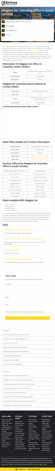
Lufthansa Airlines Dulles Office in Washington (47, 444)
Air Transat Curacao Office (10, 343)
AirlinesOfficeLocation (7, 18)
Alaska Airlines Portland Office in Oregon (33, 421)
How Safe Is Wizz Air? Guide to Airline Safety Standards (18, 380)
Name (7, 297)
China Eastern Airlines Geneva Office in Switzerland (34, 433)
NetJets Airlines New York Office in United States (16, 334)
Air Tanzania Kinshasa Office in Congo (6, 439)
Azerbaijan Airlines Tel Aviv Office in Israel (47, 439)
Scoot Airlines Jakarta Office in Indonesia (6, 444)
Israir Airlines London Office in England (46, 427)
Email (7, 304)
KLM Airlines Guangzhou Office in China (34, 448)
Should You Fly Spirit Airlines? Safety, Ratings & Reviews (18, 397)
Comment (8, 284)
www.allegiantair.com (11, 30)
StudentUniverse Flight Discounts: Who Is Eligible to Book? (19, 384)
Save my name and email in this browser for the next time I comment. (25, 312)
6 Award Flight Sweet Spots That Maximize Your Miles (17, 405)
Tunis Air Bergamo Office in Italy (12, 356)
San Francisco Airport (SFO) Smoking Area (14, 392)
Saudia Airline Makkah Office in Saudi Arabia (19, 439)
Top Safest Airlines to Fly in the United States (15, 375)
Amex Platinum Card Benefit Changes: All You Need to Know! (19, 401)
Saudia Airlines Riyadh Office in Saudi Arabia (46, 421)
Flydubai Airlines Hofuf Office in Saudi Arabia (15, 347)
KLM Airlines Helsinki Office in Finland (33, 427)
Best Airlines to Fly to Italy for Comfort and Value (16, 388)
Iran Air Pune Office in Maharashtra (12, 364)
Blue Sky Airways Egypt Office (11, 360)
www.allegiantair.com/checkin (40, 156)
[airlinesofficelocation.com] (9, 3)
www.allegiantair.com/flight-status (40, 159)
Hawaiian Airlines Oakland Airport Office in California (47, 433)
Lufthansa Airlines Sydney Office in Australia (7, 429)
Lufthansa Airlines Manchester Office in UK (34, 439)
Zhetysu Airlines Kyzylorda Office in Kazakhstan (16, 351)
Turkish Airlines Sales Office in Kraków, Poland (15, 339)
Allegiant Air (17, 18)
